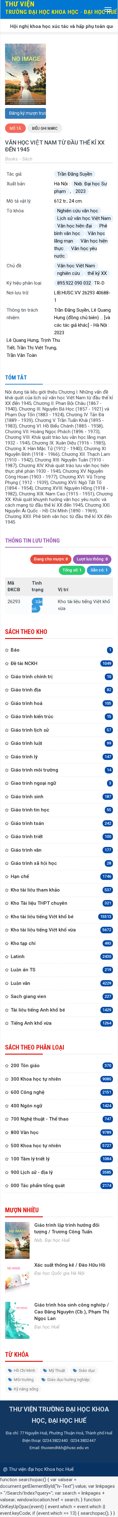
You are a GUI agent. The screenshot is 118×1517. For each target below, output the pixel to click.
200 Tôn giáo (61, 1065)
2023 (81, 191)
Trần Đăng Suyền (74, 174)
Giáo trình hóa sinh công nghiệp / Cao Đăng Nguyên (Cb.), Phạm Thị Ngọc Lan (71, 1311)
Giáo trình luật (61, 743)
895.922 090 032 (74, 283)
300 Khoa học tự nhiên (61, 1079)
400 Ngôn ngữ (61, 1106)
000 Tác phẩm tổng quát (61, 1185)
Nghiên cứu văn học (77, 211)
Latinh (61, 956)
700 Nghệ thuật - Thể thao (61, 1119)
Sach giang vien (61, 996)
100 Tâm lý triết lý (61, 1159)
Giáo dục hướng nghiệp (68, 1379)
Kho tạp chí (61, 943)
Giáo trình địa (61, 690)
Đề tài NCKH (61, 663)
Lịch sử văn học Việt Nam (84, 218)
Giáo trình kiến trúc (61, 716)
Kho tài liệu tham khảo (61, 890)
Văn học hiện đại (75, 226)
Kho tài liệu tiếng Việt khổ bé (61, 916)
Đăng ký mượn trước (27, 113)
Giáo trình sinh (61, 796)
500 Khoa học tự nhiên (61, 1146)
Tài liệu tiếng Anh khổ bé (61, 1010)
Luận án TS (61, 970)
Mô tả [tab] (15, 128)
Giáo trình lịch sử (61, 730)
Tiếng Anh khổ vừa (61, 1023)
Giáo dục (87, 1370)
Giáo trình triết (61, 836)
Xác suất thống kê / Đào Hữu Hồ (69, 1265)
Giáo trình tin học (61, 810)
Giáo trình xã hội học (61, 863)
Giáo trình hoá (61, 703)
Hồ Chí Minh (24, 1370)
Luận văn (61, 983)
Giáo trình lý (61, 757)
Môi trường (24, 1379)
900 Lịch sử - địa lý (61, 1172)
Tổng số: (72, 570)
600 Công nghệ (61, 1092)
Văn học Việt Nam (76, 266)
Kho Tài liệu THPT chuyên (61, 903)
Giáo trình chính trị (61, 676)
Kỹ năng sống (26, 1389)
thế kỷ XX (97, 273)
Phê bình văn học (80, 229)
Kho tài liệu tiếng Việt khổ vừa (61, 930)
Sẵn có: (99, 570)
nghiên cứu (69, 273)
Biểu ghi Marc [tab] (45, 128)
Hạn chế (61, 876)
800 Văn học (61, 1132)
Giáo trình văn (61, 850)
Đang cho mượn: (51, 559)
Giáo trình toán (61, 823)
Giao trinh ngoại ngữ (61, 783)
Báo (61, 650)
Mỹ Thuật (57, 1370)
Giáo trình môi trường (61, 770)
